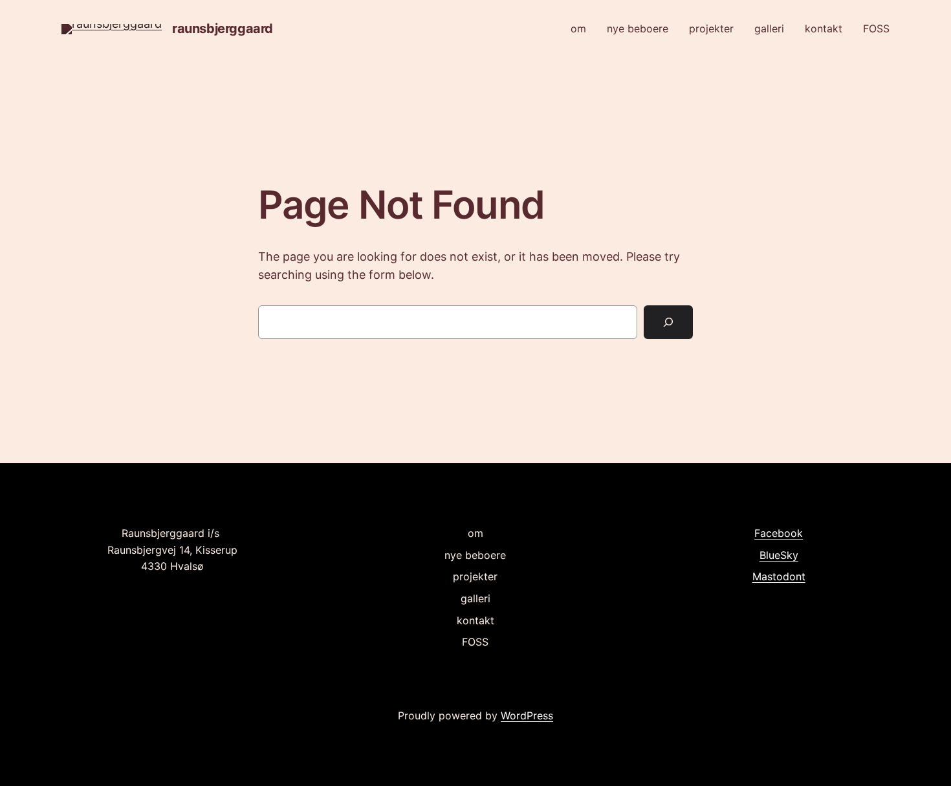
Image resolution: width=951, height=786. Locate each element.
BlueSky (779, 555)
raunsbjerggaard (222, 28)
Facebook (778, 533)
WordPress (527, 715)
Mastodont (778, 576)
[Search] (668, 322)
